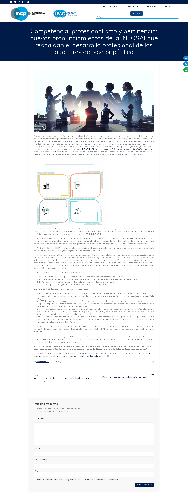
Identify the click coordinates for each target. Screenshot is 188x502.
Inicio (103, 6)
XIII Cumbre (136, 13)
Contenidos (166, 6)
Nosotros (114, 6)
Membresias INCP (132, 6)
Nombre (37, 449)
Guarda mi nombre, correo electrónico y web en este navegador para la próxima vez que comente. (77, 480)
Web (36, 471)
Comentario (39, 419)
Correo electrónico (42, 461)
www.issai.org (87, 353)
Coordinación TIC (42, 362)
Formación (150, 6)
